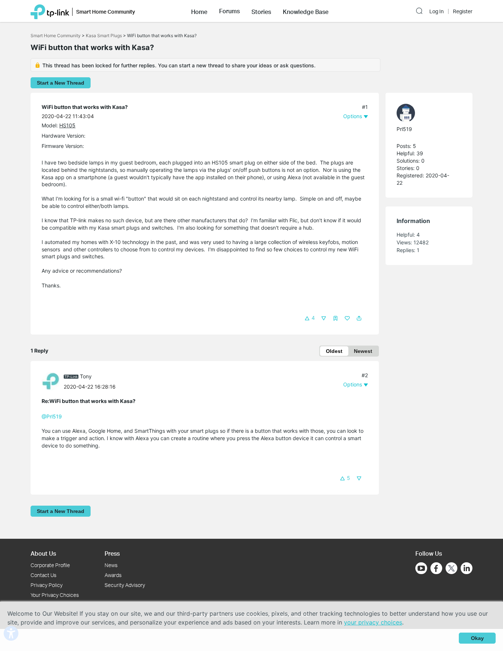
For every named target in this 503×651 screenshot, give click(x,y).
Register (462, 11)
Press (112, 553)
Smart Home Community (56, 35)
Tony (86, 376)
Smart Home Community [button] (105, 11)
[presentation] (51, 381)
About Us (43, 553)
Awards (113, 575)
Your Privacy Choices (55, 595)
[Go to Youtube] (421, 568)
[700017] (53, 381)
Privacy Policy (47, 585)
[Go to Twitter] (451, 569)
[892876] (425, 113)
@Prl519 (52, 416)
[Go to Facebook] (436, 568)
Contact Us (43, 575)
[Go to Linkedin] (466, 568)
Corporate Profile (50, 565)
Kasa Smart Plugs (104, 35)
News (111, 565)
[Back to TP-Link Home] (50, 11)
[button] (199, 11)
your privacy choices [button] (373, 622)
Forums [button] (229, 11)
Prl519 (404, 129)
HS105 (67, 125)
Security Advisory (125, 585)
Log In (436, 11)
